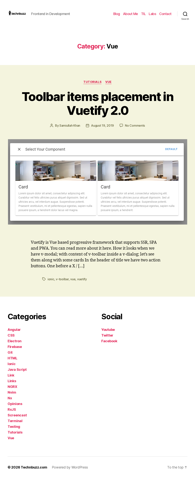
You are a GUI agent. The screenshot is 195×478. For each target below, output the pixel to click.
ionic (51, 279)
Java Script (17, 370)
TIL (143, 14)
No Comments (135, 125)
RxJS (12, 409)
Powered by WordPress (70, 467)
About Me (130, 14)
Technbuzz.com (34, 467)
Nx (10, 398)
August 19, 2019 (102, 125)
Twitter (107, 335)
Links (12, 381)
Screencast (17, 415)
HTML (12, 358)
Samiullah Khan (69, 125)
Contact (165, 14)
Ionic (12, 364)
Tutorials (92, 82)
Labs (152, 14)
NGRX (12, 387)
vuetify (82, 279)
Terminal (15, 421)
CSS (11, 335)
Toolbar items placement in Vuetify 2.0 (97, 103)
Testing (14, 427)
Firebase (15, 347)
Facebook (109, 341)
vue (72, 279)
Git (10, 352)
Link (11, 375)
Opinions (15, 404)
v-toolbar (62, 279)
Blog (116, 14)
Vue (108, 82)
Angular (14, 330)
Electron (15, 341)
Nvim (12, 392)
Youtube (108, 330)
